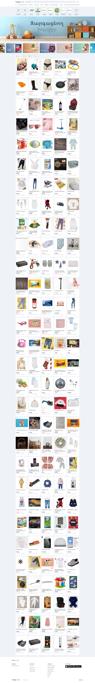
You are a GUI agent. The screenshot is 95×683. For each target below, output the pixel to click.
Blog (48, 676)
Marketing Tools (32, 669)
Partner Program (50, 669)
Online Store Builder (51, 665)
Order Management (51, 667)
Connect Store (32, 667)
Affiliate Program (50, 671)
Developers (50, 672)
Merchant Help (32, 671)
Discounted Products (15, 665)
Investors (49, 674)
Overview (31, 665)
